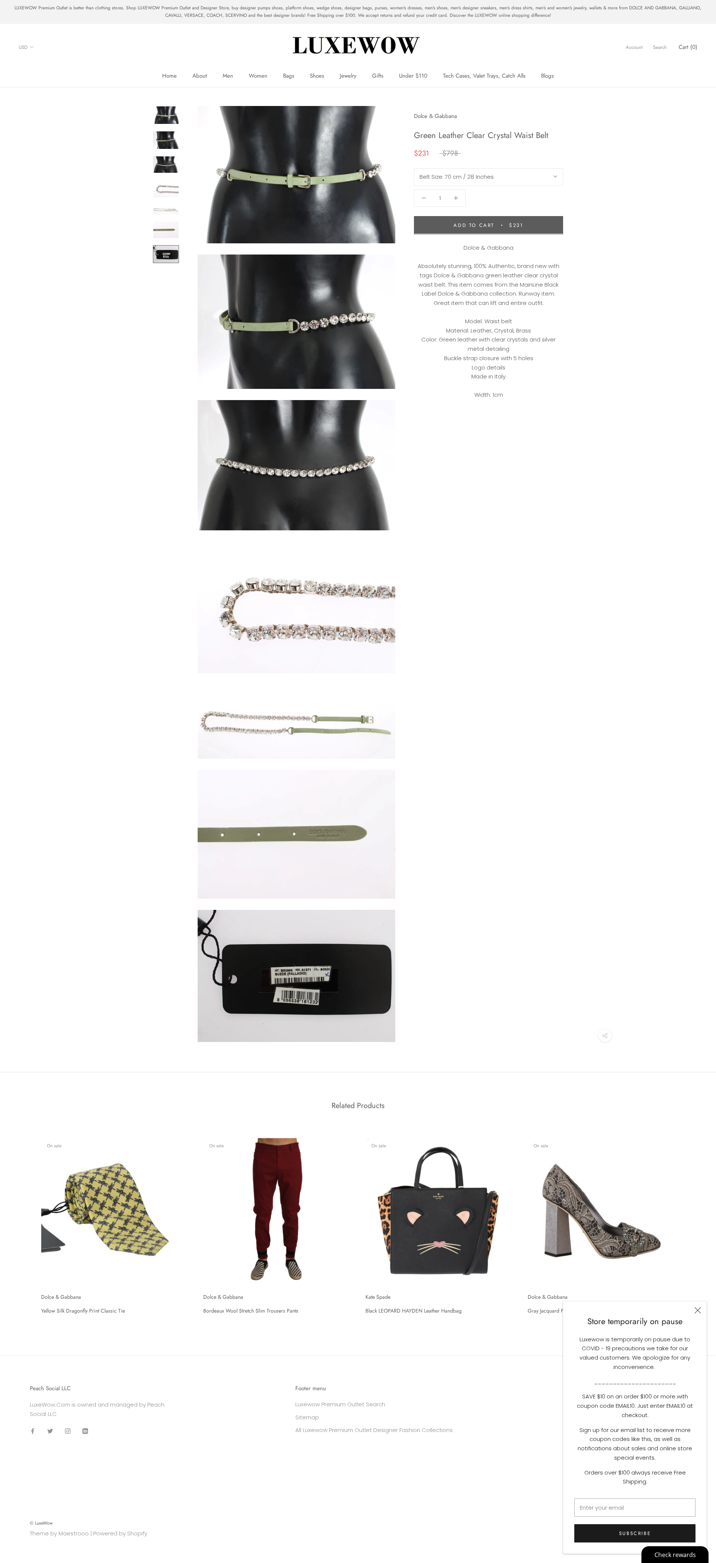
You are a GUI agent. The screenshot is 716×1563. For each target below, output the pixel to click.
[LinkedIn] (85, 1431)
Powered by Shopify (120, 1533)
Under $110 (413, 76)
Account (634, 46)
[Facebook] (32, 1431)
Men (228, 76)
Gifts (377, 76)
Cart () (688, 47)
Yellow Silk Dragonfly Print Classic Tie (83, 1310)
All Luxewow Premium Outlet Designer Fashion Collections (374, 1430)
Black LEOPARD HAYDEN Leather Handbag (413, 1310)
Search (660, 46)
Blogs (547, 76)
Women (258, 76)
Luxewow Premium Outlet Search (340, 1404)
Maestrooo (74, 1533)
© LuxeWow (41, 1523)
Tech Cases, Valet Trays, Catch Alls (484, 76)
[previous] (23, 1223)
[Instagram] (67, 1431)
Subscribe (635, 1533)
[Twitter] (50, 1431)
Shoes (317, 76)
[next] (692, 1223)
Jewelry (348, 76)
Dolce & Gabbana (435, 116)
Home (169, 76)
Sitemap (307, 1417)
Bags (288, 76)
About (199, 76)
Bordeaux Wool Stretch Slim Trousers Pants (250, 1310)
